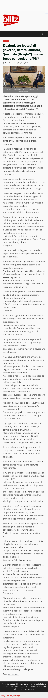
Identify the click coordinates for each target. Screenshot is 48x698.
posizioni (17, 113)
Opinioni (5, 41)
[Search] (42, 34)
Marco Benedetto (10, 63)
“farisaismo (32, 226)
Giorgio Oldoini (13, 674)
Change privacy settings (10, 696)
